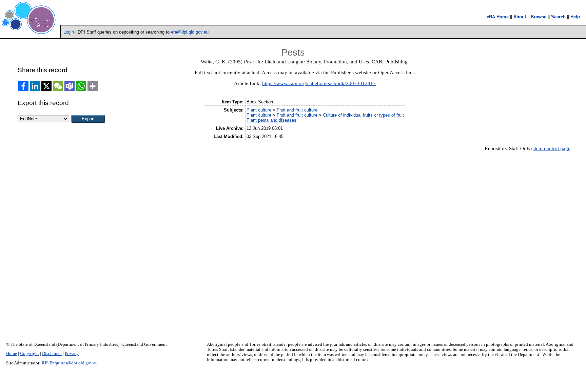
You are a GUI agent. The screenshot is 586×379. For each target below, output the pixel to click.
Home (11, 353)
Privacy (72, 353)
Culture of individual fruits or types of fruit (363, 115)
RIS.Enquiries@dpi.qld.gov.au (70, 363)
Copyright (29, 353)
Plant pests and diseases (271, 120)
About (519, 16)
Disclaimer (52, 353)
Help (575, 16)
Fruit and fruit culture (297, 110)
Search (558, 16)
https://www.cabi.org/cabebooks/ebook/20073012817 (319, 83)
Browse (538, 16)
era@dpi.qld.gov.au (190, 32)
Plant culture (259, 110)
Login (68, 32)
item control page (551, 148)
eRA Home (498, 16)
